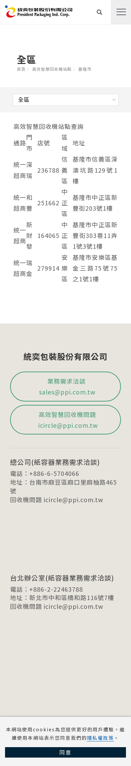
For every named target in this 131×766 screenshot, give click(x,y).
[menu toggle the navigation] (121, 12)
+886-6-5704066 (54, 473)
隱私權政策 (100, 737)
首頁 (21, 69)
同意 (65, 752)
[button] (99, 12)
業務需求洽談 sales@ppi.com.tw (67, 386)
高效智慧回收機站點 (52, 69)
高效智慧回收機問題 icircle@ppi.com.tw (67, 419)
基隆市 (84, 69)
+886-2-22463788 (56, 589)
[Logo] (38, 10)
